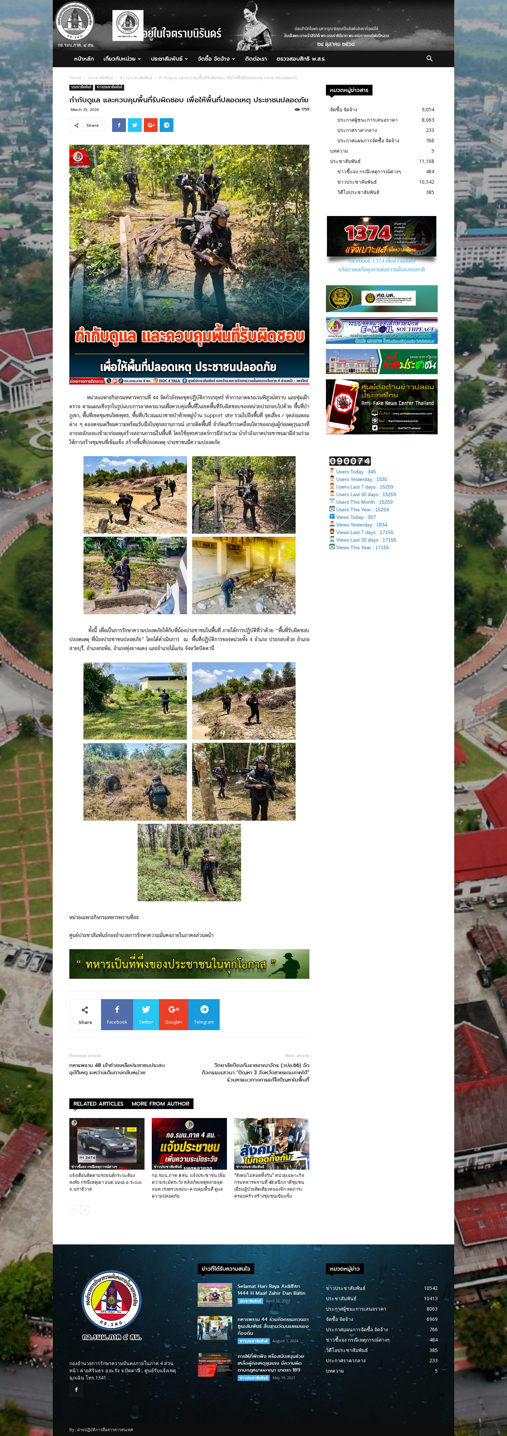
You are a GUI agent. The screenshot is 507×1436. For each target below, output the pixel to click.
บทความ (339, 150)
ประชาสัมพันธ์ (166, 59)
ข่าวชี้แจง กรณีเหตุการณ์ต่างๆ (94, 1166)
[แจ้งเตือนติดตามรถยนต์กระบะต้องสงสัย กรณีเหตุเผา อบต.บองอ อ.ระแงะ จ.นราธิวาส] (107, 1144)
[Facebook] (76, 1390)
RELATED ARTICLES (98, 1104)
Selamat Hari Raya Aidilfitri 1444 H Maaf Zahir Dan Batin (272, 1290)
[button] (429, 59)
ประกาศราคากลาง (357, 130)
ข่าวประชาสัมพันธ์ (136, 78)
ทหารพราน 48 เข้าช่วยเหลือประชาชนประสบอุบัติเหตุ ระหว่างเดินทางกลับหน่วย (117, 1069)
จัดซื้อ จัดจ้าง (214, 59)
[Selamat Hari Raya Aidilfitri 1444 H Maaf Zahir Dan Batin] (215, 1295)
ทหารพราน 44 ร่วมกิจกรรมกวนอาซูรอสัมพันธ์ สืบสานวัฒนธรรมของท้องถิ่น (273, 1326)
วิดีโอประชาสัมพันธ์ (358, 192)
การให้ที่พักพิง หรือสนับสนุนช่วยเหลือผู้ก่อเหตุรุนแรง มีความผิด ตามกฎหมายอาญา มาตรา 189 (271, 1363)
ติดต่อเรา (256, 59)
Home (75, 78)
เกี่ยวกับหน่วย (119, 59)
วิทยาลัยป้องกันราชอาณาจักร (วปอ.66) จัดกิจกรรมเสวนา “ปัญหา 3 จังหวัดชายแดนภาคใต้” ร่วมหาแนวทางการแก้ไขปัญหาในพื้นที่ (255, 1073)
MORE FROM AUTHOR (160, 1104)
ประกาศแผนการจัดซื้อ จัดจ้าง (368, 140)
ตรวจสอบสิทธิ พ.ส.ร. (301, 59)
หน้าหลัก (84, 59)
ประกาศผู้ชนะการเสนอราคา (367, 119)
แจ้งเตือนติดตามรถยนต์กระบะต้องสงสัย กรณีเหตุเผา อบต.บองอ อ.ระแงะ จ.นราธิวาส (105, 1182)
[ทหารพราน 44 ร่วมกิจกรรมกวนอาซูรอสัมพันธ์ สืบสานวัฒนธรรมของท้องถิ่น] (215, 1328)
